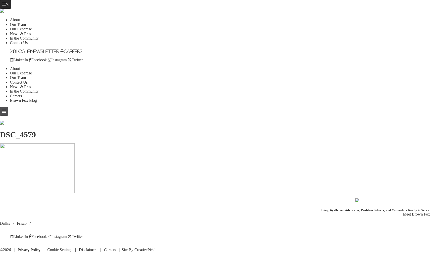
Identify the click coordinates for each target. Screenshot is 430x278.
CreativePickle (145, 250)
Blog (19, 51)
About (15, 20)
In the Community (24, 38)
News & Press (21, 34)
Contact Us (19, 43)
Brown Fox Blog (23, 100)
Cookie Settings (59, 250)
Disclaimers (88, 250)
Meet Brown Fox (416, 214)
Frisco (22, 223)
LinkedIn (20, 60)
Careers (73, 51)
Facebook (39, 60)
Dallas (5, 223)
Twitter (77, 60)
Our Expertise (21, 29)
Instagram (59, 60)
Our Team (18, 24)
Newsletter (45, 51)
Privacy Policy (29, 250)
